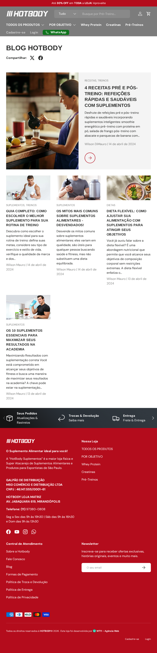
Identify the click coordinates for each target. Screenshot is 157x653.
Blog (9, 567)
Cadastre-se (15, 32)
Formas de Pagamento (22, 574)
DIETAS (111, 205)
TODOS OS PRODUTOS (97, 449)
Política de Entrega (19, 590)
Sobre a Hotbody (18, 551)
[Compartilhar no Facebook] (40, 58)
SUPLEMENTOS (65, 205)
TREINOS (103, 80)
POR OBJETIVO (92, 457)
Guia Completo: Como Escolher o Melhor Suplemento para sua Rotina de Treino (27, 218)
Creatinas (113, 25)
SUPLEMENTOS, (16, 205)
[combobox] (92, 14)
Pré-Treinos (134, 25)
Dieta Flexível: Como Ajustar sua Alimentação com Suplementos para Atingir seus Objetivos (126, 222)
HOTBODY (45, 631)
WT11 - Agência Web (107, 631)
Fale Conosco (15, 559)
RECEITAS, (91, 80)
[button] (148, 14)
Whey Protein (91, 25)
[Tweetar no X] (32, 58)
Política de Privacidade (22, 597)
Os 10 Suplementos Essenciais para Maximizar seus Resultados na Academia (24, 340)
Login (34, 32)
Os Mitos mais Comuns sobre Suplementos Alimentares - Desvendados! (77, 218)
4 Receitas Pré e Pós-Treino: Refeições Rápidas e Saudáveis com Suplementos (111, 96)
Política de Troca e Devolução (26, 582)
